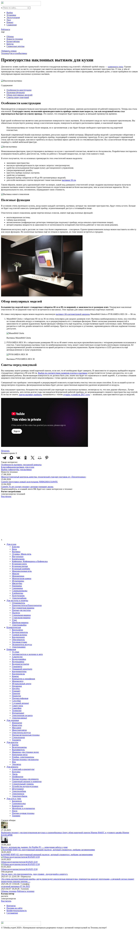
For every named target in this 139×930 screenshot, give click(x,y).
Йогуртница (17, 556)
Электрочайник (19, 598)
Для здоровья (13, 720)
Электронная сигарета (22, 715)
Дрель (15, 774)
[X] (32, 457)
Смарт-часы (17, 705)
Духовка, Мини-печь (21, 554)
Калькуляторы (13, 41)
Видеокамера (18, 661)
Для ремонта (12, 767)
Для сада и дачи (14, 798)
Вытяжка (23, 53)
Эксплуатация (13, 17)
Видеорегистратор (20, 664)
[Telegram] (4, 457)
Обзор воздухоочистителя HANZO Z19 (19, 862)
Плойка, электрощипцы (23, 757)
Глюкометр (17, 666)
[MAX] (11, 457)
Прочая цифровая (20, 698)
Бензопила (17, 801)
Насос (15, 811)
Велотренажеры (19, 747)
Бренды (10, 44)
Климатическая (14, 627)
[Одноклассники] (25, 457)
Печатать (5, 451)
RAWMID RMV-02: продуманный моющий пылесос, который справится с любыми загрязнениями (47, 854)
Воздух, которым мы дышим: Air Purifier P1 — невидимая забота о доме (34, 847)
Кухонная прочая (20, 566)
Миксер (15, 573)
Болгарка (16, 771)
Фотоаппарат (18, 713)
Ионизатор (17, 723)
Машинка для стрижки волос (25, 752)
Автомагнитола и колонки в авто (27, 654)
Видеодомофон (19, 659)
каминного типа (115, 66)
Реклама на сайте (14, 908)
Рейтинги (5, 29)
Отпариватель (18, 603)
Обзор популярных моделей (19, 95)
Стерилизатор (18, 737)
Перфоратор (17, 776)
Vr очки (15, 652)
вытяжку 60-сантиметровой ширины (73, 314)
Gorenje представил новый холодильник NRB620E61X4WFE (29, 482)
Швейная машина (20, 622)
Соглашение (12, 913)
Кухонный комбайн (21, 569)
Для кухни (14, 53)
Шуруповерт (18, 789)
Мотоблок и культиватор (23, 808)
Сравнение (12, 25)
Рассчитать (6, 496)
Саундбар (16, 701)
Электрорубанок (19, 796)
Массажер (16, 727)
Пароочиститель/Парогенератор (27, 605)
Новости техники (15, 39)
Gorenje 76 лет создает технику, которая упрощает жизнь (27, 486)
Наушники (17, 686)
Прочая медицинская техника (26, 735)
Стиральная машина (21, 615)
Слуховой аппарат (20, 703)
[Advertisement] (69, 518)
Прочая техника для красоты (25, 759)
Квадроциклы (18, 674)
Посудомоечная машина (23, 608)
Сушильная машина (21, 617)
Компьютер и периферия (23, 679)
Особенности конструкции (19, 90)
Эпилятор (16, 764)
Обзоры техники (9, 891)
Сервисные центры (15, 46)
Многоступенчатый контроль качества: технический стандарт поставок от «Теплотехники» (43, 477)
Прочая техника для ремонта (25, 779)
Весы (14, 549)
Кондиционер (18, 637)
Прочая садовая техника (23, 813)
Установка (11, 15)
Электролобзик (19, 791)
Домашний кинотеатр (22, 669)
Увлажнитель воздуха (22, 644)
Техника (5, 53)
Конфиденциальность (17, 910)
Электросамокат (19, 718)
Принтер (16, 693)
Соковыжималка (19, 591)
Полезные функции (16, 92)
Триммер (16, 816)
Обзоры (10, 36)
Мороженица (18, 576)
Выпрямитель (18, 749)
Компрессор (17, 806)
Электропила (18, 794)
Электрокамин (19, 647)
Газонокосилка (19, 803)
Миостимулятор (19, 730)
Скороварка (17, 588)
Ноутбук (16, 688)
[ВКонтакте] (18, 457)
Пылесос (16, 613)
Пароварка (17, 586)
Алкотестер (17, 657)
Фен (14, 762)
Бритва (15, 745)
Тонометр (16, 740)
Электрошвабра (19, 625)
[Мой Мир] (39, 457)
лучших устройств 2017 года (76, 394)
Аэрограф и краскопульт (23, 769)
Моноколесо (17, 681)
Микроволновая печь (22, 571)
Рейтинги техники (25, 891)
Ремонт (10, 22)
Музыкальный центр (21, 683)
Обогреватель (18, 639)
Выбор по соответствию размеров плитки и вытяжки (62, 373)
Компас (15, 676)
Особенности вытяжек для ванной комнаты (21, 464)
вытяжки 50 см (69, 180)
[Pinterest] (46, 457)
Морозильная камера (21, 578)
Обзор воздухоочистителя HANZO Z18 (19, 869)
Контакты (11, 905)
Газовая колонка (19, 635)
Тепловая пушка (19, 642)
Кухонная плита (19, 564)
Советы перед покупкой (18, 97)
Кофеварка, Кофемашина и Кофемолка (30, 561)
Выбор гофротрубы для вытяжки (16, 469)
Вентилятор (17, 630)
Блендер (16, 547)
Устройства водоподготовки (25, 786)
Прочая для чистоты (21, 610)
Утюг (14, 620)
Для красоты (12, 742)
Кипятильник (18, 559)
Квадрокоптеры (19, 671)
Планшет (16, 691)
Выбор (10, 12)
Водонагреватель (20, 632)
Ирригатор (17, 725)
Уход (9, 20)
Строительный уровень (23, 784)
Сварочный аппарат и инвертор (27, 781)
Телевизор (16, 710)
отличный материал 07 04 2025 (15, 886)
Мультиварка (18, 581)
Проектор (16, 696)
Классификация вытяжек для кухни (17, 467)
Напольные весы (20, 754)
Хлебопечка (17, 593)
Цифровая (11, 649)
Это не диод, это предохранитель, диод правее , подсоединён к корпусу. (34, 874)
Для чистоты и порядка (17, 600)
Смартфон (16, 708)
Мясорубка (17, 583)
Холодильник (18, 595)
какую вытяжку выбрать (30, 394)
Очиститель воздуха (21, 732)
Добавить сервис (9, 51)
